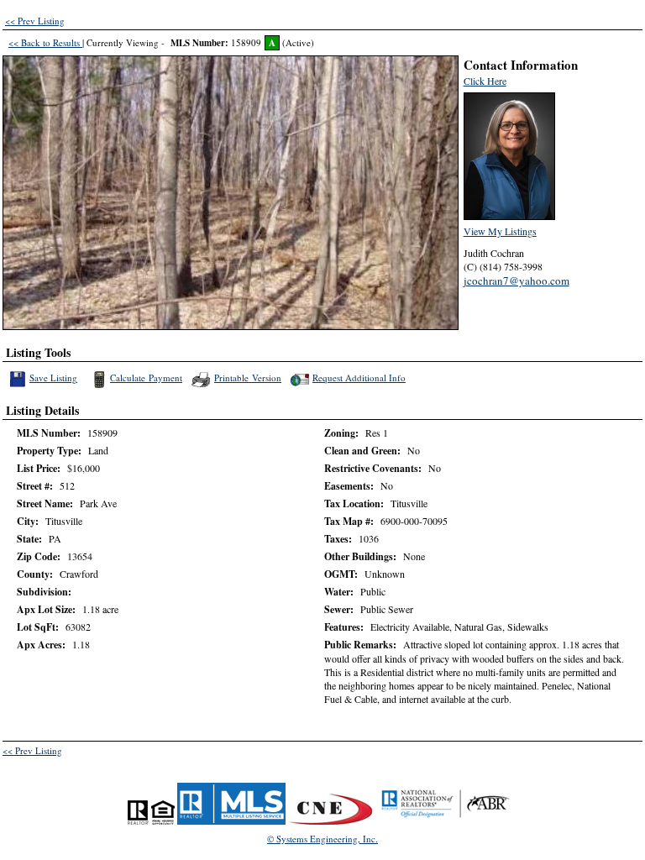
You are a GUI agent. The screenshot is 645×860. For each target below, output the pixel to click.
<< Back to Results (45, 42)
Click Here (485, 80)
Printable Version (247, 377)
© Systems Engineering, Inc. (322, 838)
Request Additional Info (359, 377)
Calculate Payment (146, 377)
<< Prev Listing (35, 20)
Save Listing (54, 377)
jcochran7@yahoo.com (516, 280)
